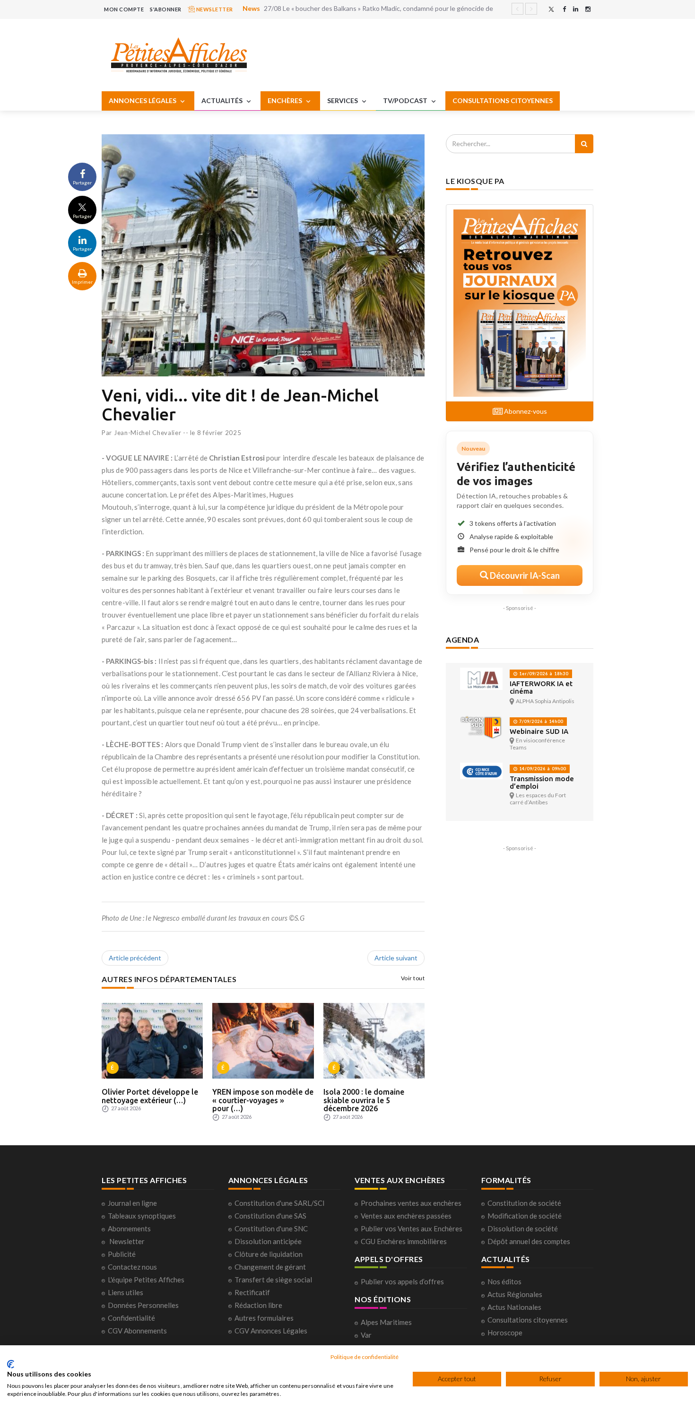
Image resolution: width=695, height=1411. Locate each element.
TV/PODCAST (406, 100)
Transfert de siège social (273, 1279)
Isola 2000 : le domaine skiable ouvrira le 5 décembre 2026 (363, 1100)
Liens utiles (125, 1292)
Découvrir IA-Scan (524, 575)
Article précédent (135, 958)
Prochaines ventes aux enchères (411, 1203)
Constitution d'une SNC (271, 1228)
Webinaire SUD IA (539, 731)
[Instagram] (587, 9)
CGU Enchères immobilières (404, 1241)
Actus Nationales (514, 1307)
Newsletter (127, 1241)
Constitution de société (524, 1203)
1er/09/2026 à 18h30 (543, 673)
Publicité (122, 1254)
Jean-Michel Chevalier (148, 432)
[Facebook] (564, 9)
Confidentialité (131, 1318)
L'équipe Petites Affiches (146, 1279)
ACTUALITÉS (222, 100)
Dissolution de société (522, 1228)
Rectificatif (252, 1292)
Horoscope (504, 1332)
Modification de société (524, 1215)
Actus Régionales (514, 1294)
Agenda (462, 639)
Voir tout (413, 978)
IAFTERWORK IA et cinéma (541, 687)
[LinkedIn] (575, 9)
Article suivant (395, 958)
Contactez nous (132, 1267)
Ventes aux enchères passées (406, 1215)
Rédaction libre (258, 1305)
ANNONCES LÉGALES (143, 100)
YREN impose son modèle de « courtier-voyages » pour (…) (262, 1100)
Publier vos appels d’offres (402, 1281)
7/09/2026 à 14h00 (540, 721)
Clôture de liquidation (269, 1254)
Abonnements (129, 1228)
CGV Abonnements (137, 1330)
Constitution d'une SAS (270, 1215)
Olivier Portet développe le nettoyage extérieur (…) (150, 1096)
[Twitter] (551, 9)
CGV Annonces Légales (271, 1330)
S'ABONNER (166, 9)
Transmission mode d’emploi (542, 782)
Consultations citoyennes (527, 1319)
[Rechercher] (584, 143)
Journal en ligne (132, 1203)
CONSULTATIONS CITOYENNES (502, 100)
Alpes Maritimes (386, 1322)
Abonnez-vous (525, 411)
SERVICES (343, 100)
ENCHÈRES (286, 100)
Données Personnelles (143, 1305)
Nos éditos (504, 1281)
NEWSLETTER (214, 9)
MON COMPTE (124, 9)
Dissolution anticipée (268, 1241)
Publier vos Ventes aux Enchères (411, 1228)
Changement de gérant (270, 1267)
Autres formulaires (264, 1318)
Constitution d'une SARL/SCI (280, 1203)
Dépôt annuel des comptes (528, 1241)
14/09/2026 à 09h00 (542, 768)
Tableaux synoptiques (142, 1215)
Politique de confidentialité (364, 1356)
